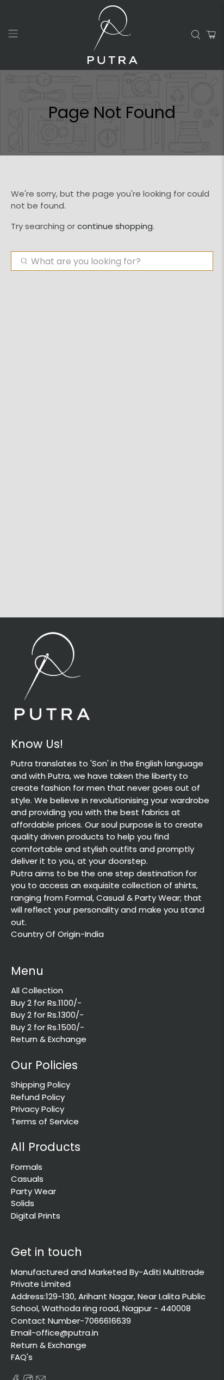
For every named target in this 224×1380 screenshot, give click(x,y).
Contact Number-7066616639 (71, 1320)
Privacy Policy (37, 1109)
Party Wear (33, 1191)
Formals (26, 1167)
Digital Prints (35, 1215)
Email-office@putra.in (54, 1332)
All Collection (37, 990)
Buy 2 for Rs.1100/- (46, 1002)
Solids (22, 1203)
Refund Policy (38, 1097)
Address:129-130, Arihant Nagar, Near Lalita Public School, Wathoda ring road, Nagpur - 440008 (108, 1302)
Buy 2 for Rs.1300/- (47, 1014)
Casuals (27, 1178)
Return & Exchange (48, 1039)
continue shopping (115, 226)
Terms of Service (45, 1121)
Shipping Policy (40, 1084)
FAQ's (22, 1357)
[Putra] (112, 35)
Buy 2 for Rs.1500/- (47, 1027)
